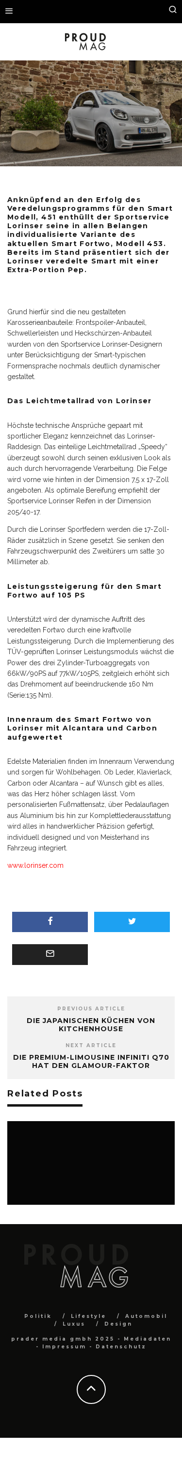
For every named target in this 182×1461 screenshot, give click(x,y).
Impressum (64, 1347)
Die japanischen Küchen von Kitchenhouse (91, 1024)
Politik (38, 1316)
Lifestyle (88, 1316)
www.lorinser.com (35, 865)
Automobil (79, 134)
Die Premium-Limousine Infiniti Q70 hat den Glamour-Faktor (91, 1061)
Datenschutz (121, 1347)
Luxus (74, 1324)
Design (118, 1324)
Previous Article (91, 1009)
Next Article (91, 1045)
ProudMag (41, 134)
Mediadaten (147, 1339)
